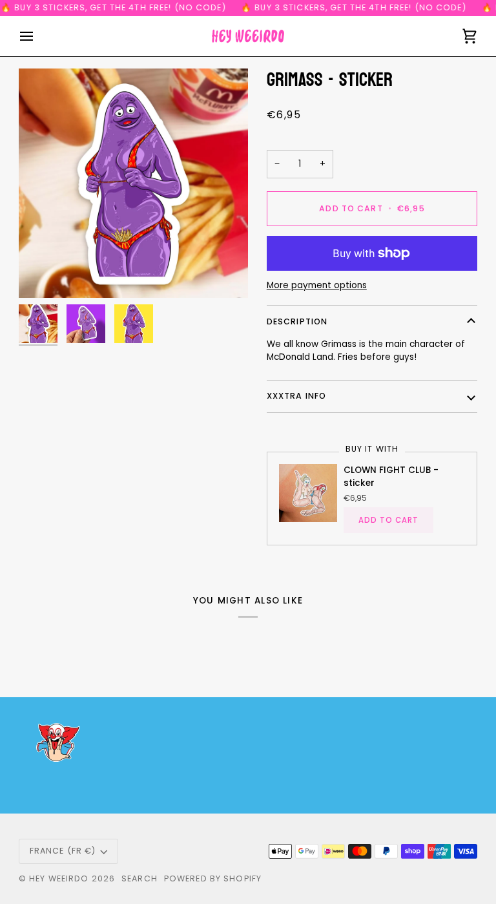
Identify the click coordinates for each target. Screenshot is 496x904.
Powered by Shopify (213, 878)
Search (139, 878)
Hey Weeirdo (58, 878)
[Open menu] (38, 36)
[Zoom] (133, 183)
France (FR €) (63, 850)
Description (297, 321)
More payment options (317, 285)
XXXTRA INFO (296, 395)
